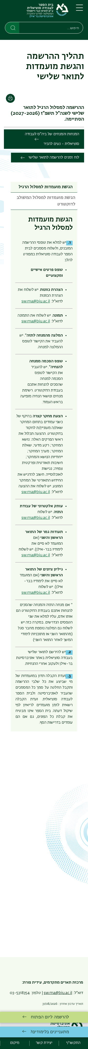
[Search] (12, 27)
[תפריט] (79, 9)
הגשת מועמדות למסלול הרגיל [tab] (46, 187)
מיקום (14, 1043)
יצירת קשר (44, 1043)
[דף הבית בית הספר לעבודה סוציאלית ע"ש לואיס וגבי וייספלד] (36, 12)
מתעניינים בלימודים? (50, 1032)
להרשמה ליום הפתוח (50, 1017)
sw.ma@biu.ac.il (36, 321)
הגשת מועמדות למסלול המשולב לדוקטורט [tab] (46, 201)
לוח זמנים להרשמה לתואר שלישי (54, 158)
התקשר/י (73, 1043)
